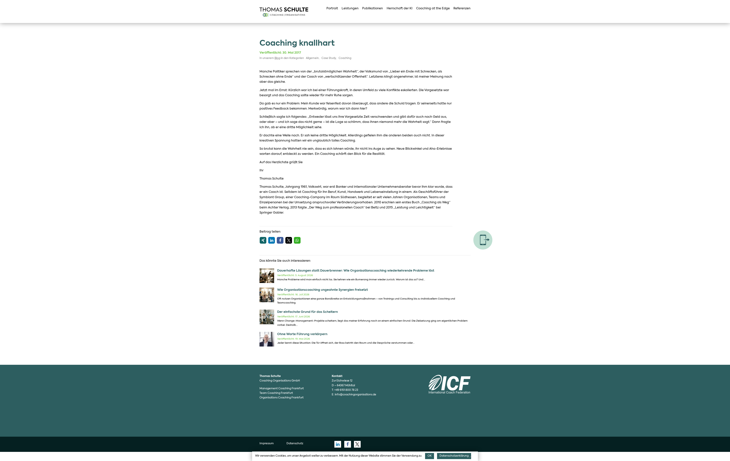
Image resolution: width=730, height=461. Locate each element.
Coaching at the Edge (433, 8)
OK (430, 456)
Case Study (328, 58)
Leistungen (350, 8)
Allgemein (312, 58)
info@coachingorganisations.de (355, 394)
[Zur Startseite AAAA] (283, 12)
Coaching (345, 58)
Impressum (266, 443)
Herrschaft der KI (400, 8)
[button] (263, 240)
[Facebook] (346, 444)
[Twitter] (356, 444)
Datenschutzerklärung (454, 456)
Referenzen (462, 8)
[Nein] (470, 457)
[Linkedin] (336, 444)
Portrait (332, 8)
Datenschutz (294, 443)
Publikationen (372, 8)
